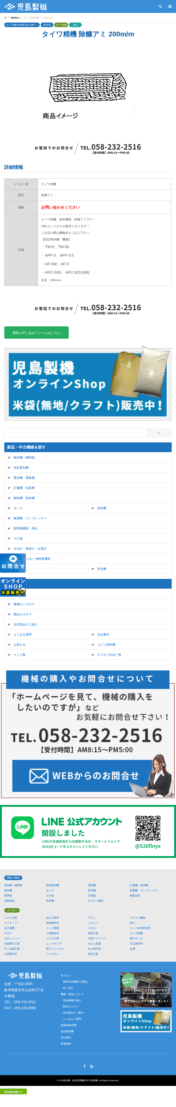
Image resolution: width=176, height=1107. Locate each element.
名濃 (132, 948)
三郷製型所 (52, 933)
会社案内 (103, 634)
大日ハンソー (12, 938)
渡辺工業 (93, 953)
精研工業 (93, 933)
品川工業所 (52, 917)
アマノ (92, 917)
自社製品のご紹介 (26, 624)
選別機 (92, 885)
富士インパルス (55, 948)
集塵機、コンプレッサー (144, 890)
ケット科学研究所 (140, 928)
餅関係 (8, 895)
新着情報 (66, 1043)
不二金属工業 (12, 948)
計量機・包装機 (24, 488)
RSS (91, 1066)
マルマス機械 (137, 917)
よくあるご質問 (72, 1018)
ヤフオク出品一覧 (109, 654)
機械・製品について (72, 994)
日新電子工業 (12, 943)
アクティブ (10, 922)
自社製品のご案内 (73, 1012)
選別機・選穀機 (24, 477)
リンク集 (20, 654)
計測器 (92, 895)
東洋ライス (136, 938)
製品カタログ (23, 614)
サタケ (8, 933)
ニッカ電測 (52, 928)
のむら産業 (94, 943)
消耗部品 (47, 25)
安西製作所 (52, 922)
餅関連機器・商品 (26, 528)
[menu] (169, 6)
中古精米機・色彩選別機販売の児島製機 (78, 1080)
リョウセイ (52, 953)
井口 (132, 922)
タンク (18, 508)
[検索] (159, 6)
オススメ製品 (95, 900)
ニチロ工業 (10, 917)
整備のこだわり (24, 604)
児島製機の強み (72, 1000)
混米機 (101, 508)
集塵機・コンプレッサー (30, 518)
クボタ (92, 928)
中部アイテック (97, 938)
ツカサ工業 (52, 938)
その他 (18, 538)
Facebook (84, 1066)
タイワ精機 (61, 25)
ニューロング (54, 943)
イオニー (93, 922)
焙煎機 (101, 569)
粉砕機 (8, 890)
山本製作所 (10, 953)
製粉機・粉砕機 (24, 498)
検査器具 (135, 895)
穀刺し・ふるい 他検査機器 (32, 558)
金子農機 (9, 928)
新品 (75, 25)
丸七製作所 (94, 948)
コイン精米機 (106, 644)
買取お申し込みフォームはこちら (36, 333)
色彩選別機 (21, 467)
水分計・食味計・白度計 (30, 548)
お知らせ (20, 644)
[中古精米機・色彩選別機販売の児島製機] (25, 6)
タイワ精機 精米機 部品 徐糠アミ (22, 25)
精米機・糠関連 (24, 457)
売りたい (20, 594)
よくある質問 (23, 634)
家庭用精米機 (68, 1025)
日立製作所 (136, 943)
